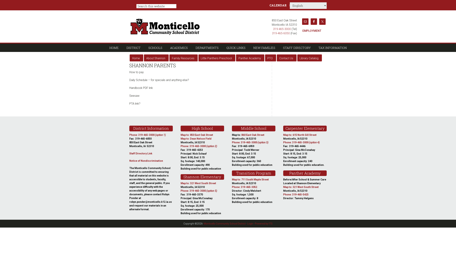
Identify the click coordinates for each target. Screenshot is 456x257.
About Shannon (155, 58)
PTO (270, 58)
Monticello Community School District (199, 26)
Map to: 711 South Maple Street (250, 179)
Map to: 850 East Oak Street (197, 134)
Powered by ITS (264, 223)
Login (250, 223)
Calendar (278, 5)
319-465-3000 (282, 29)
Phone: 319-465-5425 (296, 194)
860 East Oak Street (252, 134)
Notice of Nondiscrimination (146, 160)
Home (136, 58)
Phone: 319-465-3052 (244, 187)
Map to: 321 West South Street (198, 183)
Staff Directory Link (140, 153)
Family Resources (183, 58)
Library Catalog (309, 58)
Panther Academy (250, 58)
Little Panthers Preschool (216, 58)
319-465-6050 (281, 33)
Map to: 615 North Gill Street (300, 134)
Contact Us (286, 58)
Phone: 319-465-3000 (147, 134)
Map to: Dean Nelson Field (196, 138)
